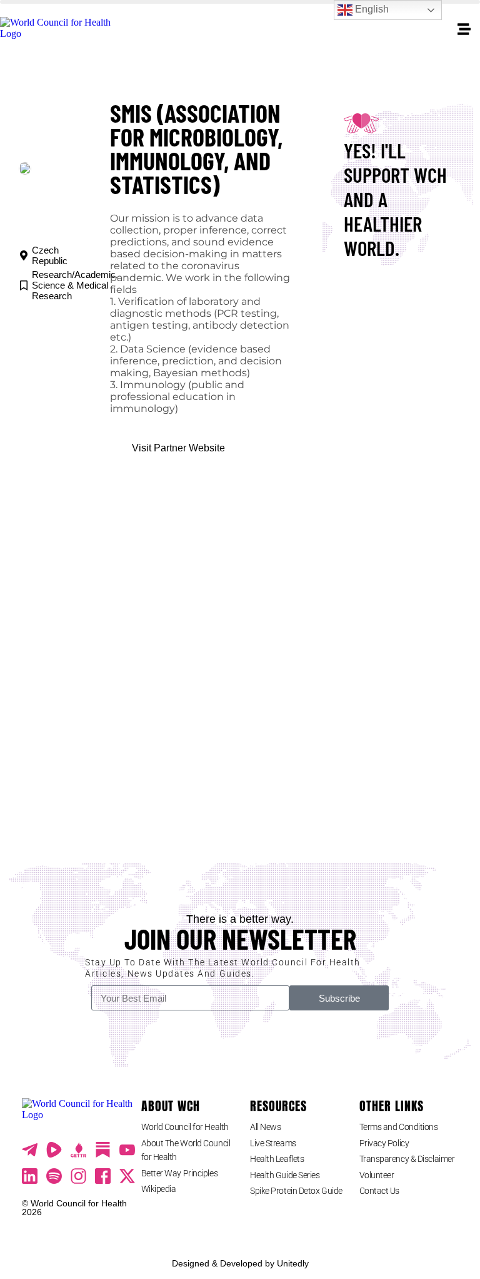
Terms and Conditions (398, 1127)
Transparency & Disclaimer (407, 1159)
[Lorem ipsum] (127, 1150)
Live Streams (273, 1143)
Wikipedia (158, 1189)
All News (265, 1127)
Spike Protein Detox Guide (296, 1191)
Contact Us (379, 1191)
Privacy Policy (384, 1143)
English (370, 9)
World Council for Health (185, 1127)
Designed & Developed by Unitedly (240, 1263)
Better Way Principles (179, 1173)
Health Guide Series (284, 1175)
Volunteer (376, 1175)
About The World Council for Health (186, 1150)
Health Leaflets (277, 1159)
